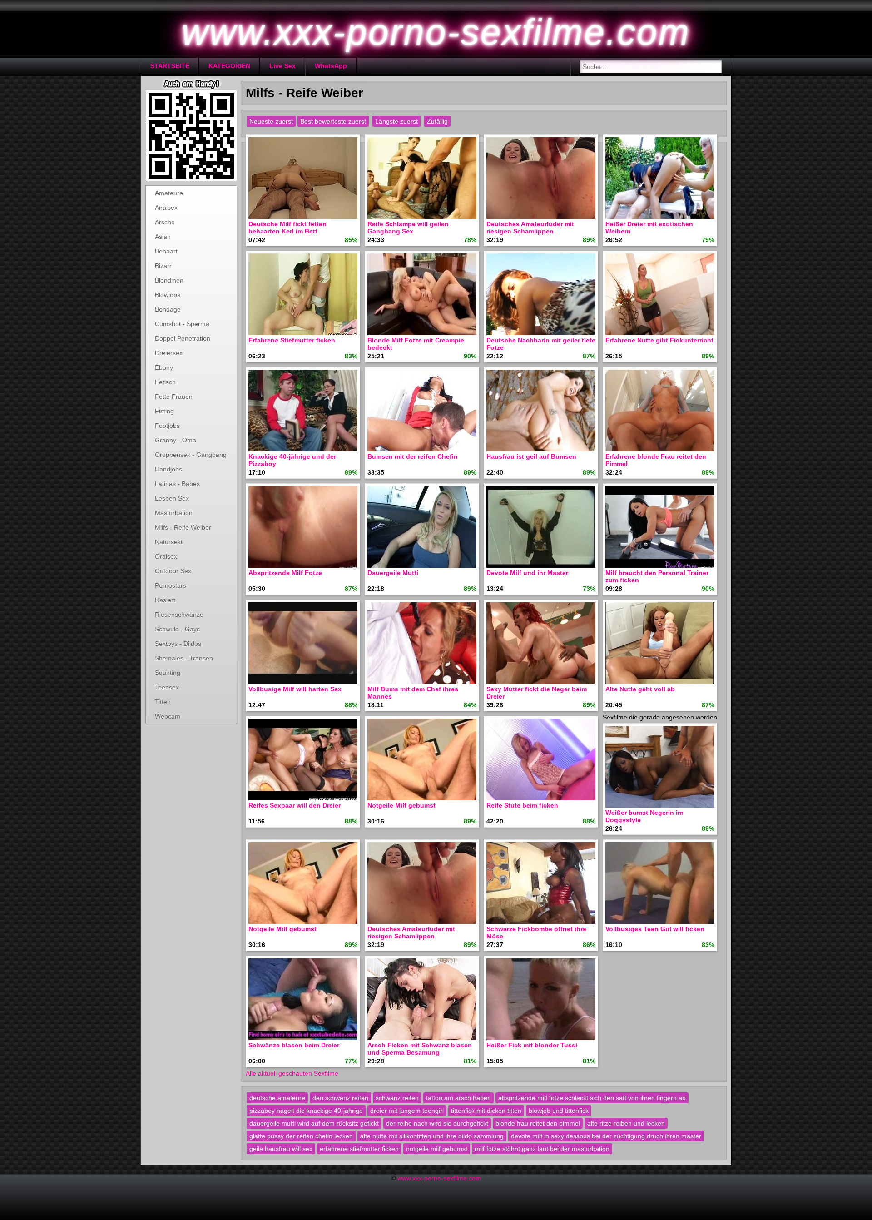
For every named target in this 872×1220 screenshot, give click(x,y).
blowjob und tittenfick (559, 1110)
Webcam (167, 716)
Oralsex (166, 556)
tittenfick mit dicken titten (486, 1110)
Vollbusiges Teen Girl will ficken (654, 928)
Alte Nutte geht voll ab (640, 689)
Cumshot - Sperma (182, 323)
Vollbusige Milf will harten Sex (295, 689)
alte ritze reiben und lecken (626, 1123)
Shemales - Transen (184, 658)
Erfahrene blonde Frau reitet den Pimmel (655, 460)
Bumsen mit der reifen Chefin (412, 456)
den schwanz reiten (340, 1097)
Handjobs (168, 469)
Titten (163, 701)
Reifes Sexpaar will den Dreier (294, 805)
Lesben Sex (172, 498)
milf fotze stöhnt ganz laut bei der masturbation (542, 1148)
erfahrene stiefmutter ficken (359, 1148)
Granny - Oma (175, 440)
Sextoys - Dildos (178, 643)
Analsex (166, 207)
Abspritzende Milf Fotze (285, 572)
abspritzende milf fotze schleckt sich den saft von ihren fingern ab (592, 1097)
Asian (163, 236)
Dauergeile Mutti (392, 572)
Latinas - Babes (177, 483)
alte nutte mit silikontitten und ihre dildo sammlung (432, 1136)
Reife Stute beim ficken (522, 805)
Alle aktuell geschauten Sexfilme (292, 1073)
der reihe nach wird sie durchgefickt (437, 1123)
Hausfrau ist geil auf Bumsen (531, 456)
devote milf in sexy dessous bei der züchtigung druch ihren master (606, 1136)
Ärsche (165, 222)
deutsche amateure (277, 1097)
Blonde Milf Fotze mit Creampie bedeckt (415, 344)
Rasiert (165, 600)
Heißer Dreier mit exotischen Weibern (649, 227)
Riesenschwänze (179, 614)
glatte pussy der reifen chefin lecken (301, 1136)
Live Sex (282, 65)
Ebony (164, 367)
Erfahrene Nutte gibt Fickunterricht (659, 340)
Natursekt (169, 542)
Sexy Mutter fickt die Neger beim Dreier (536, 692)
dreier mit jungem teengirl (407, 1110)
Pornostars (170, 585)
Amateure (169, 193)
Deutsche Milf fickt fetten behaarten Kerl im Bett (287, 227)
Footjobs (167, 425)
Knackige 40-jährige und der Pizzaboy (292, 460)
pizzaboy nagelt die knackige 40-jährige (306, 1110)
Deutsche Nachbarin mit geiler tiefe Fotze (540, 344)
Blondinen (169, 280)
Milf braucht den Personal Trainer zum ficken (656, 576)
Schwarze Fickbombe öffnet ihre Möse (536, 932)
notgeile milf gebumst (436, 1148)
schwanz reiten (397, 1097)
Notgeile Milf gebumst (401, 805)
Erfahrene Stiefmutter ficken (291, 340)
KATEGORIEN (229, 65)
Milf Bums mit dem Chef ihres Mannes (412, 692)
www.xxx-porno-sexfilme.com (439, 1178)
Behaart (166, 251)
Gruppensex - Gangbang (191, 454)
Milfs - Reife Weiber (183, 527)
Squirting (167, 672)
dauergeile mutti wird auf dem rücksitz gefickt (314, 1123)
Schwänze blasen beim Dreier (293, 1045)
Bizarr (163, 265)
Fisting (164, 411)
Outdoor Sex (173, 571)
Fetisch (165, 382)
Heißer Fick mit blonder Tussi (531, 1045)
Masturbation (174, 512)
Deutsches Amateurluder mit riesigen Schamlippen (530, 227)
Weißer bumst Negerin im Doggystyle (644, 816)
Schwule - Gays (177, 629)
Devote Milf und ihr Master (527, 572)
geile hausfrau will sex (280, 1148)
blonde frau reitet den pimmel (537, 1123)
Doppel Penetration (182, 338)
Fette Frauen (174, 396)
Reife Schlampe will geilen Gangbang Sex (408, 227)
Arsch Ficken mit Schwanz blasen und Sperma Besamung (419, 1048)
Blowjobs (167, 294)
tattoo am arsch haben (458, 1097)
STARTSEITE (169, 65)
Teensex (167, 687)
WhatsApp (331, 65)
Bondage (168, 309)
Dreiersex (169, 353)
